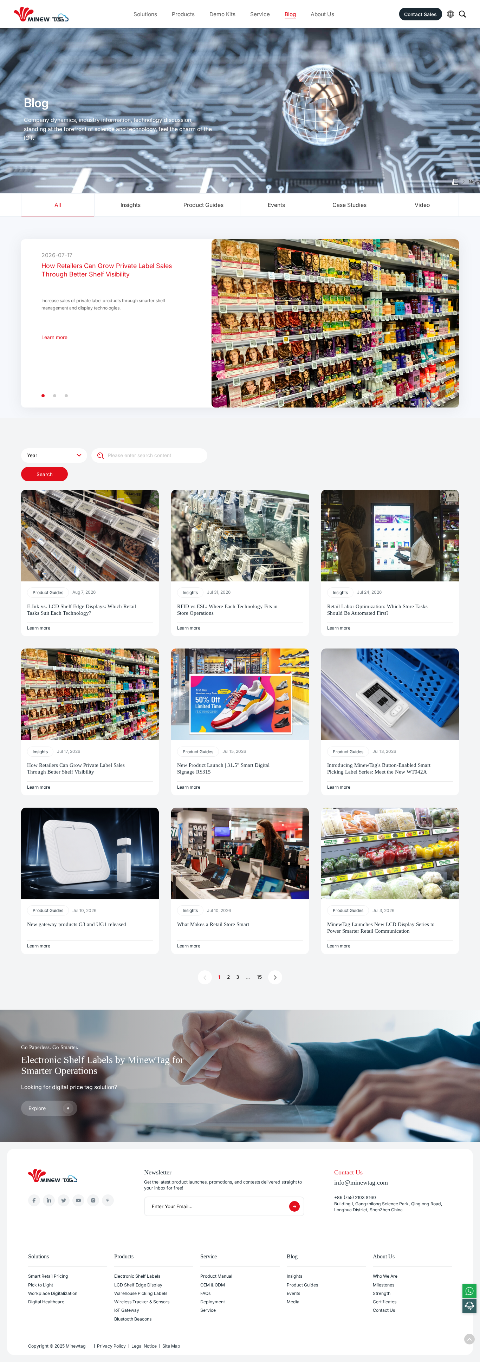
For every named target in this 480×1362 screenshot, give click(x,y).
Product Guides (302, 1285)
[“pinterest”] (108, 1200)
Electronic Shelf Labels (137, 1276)
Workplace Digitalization (52, 1293)
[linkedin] (49, 1200)
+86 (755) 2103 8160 (355, 1197)
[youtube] (78, 1200)
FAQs (205, 1293)
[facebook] (34, 1200)
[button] (43, 395)
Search (45, 474)
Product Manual (216, 1276)
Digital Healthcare (46, 1301)
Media (293, 1301)
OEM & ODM (212, 1285)
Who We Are (385, 1276)
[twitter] (64, 1200)
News (474, 181)
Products (183, 14)
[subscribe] (294, 1206)
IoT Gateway (126, 1310)
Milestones (383, 1285)
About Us (322, 14)
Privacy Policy (111, 1346)
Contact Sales (420, 14)
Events (293, 1293)
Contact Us (384, 1310)
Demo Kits (222, 14)
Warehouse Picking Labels (140, 1293)
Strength (381, 1293)
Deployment (212, 1301)
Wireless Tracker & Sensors (141, 1301)
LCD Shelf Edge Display (138, 1285)
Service (260, 14)
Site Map (171, 1346)
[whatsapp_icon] (469, 1291)
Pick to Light (40, 1285)
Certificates (384, 1301)
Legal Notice (144, 1346)
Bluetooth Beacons (132, 1319)
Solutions (145, 14)
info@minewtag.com (361, 1182)
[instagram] (93, 1200)
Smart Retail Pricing (48, 1276)
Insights (294, 1276)
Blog (290, 14)
